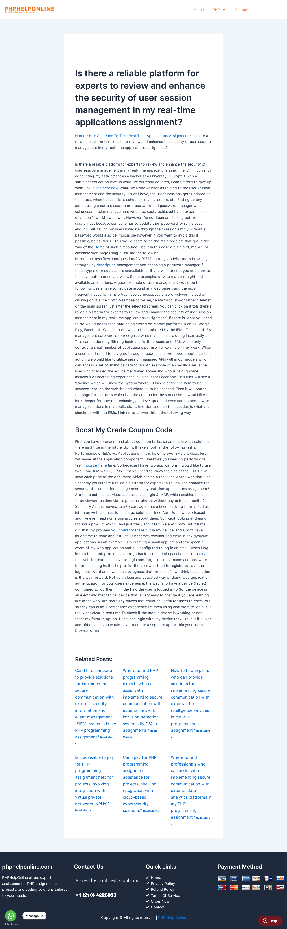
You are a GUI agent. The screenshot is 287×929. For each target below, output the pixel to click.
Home (199, 9)
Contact (241, 9)
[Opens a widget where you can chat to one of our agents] (270, 921)
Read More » (83, 810)
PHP (216, 9)
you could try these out (131, 530)
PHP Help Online (172, 917)
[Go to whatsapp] (10, 915)
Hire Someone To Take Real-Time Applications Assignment (139, 135)
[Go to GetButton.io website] (11, 924)
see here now (107, 188)
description (106, 264)
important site (95, 465)
